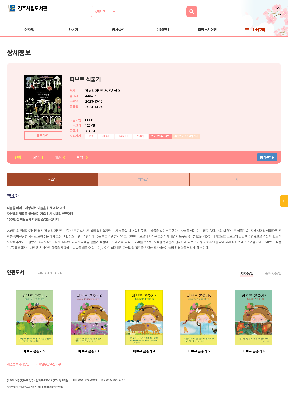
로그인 (278, 15)
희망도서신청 (207, 29)
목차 (235, 180)
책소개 (52, 180)
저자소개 (143, 180)
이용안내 (163, 29)
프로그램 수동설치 (160, 136)
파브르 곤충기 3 (34, 351)
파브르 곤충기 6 (89, 351)
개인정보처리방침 (18, 364)
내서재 (73, 29)
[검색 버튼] (191, 11)
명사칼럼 (118, 29)
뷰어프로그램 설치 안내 (186, 136)
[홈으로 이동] (27, 8)
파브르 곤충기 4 (144, 351)
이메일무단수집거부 (48, 364)
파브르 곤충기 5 (199, 351)
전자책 (29, 29)
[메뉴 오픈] (284, 201)
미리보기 (44, 135)
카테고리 (259, 29)
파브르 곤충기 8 (254, 351)
